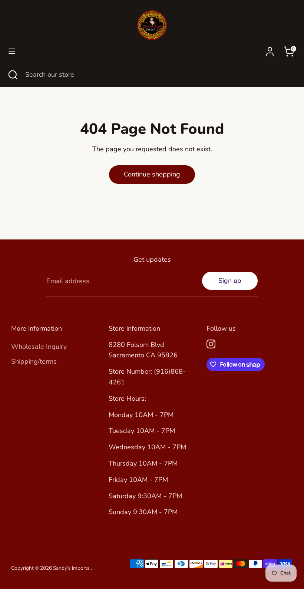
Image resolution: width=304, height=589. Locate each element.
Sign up (229, 280)
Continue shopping (152, 174)
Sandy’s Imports (72, 568)
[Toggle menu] (11, 51)
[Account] (269, 49)
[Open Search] (13, 74)
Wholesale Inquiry (39, 346)
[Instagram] (210, 344)
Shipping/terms (34, 361)
